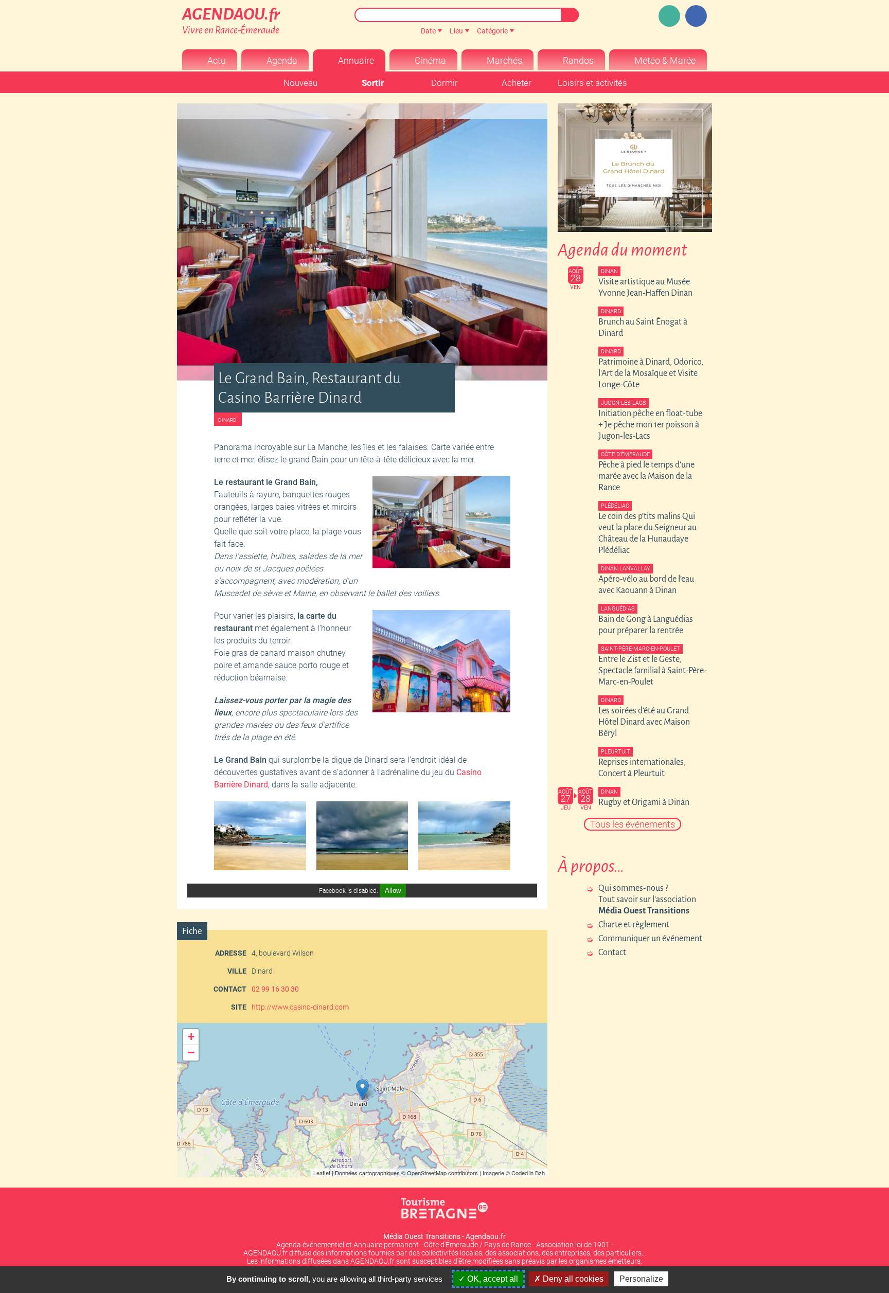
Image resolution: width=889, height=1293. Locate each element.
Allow (393, 890)
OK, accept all (491, 1278)
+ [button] (191, 1036)
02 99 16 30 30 (275, 989)
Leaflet (321, 1173)
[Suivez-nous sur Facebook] (696, 16)
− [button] (191, 1052)
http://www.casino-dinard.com (300, 1007)
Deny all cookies (572, 1278)
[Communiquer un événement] (669, 16)
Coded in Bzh (528, 1173)
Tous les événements (632, 824)
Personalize (641, 1278)
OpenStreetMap (427, 1173)
